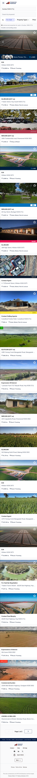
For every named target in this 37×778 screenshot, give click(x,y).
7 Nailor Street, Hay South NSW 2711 (14, 102)
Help (18, 748)
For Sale (9, 739)
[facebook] (14, 751)
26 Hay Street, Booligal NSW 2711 (13, 212)
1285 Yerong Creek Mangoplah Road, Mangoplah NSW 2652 (18, 352)
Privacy (12, 767)
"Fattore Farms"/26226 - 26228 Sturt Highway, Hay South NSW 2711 (18, 586)
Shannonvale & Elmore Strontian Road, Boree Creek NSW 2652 (18, 719)
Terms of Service (21, 775)
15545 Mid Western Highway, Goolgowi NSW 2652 (18, 686)
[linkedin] (19, 751)
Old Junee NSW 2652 (8, 652)
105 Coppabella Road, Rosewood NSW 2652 (16, 419)
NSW (13, 739)
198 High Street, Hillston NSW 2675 (13, 248)
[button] (2, 42)
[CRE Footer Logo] (18, 745)
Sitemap (25, 767)
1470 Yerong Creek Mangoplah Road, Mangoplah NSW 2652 (18, 519)
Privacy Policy (11, 775)
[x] (23, 751)
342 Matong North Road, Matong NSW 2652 (17, 452)
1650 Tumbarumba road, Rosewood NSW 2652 (17, 138)
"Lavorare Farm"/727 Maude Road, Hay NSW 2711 (18, 386)
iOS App (25, 748)
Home (3, 739)
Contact (12, 748)
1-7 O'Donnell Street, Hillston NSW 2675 (15, 283)
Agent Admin (20, 755)
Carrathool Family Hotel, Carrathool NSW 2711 (17, 319)
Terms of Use (18, 767)
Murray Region (20, 739)
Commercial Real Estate (11, 3)
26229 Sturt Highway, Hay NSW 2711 (14, 619)
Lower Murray (29, 739)
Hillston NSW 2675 (8, 65)
